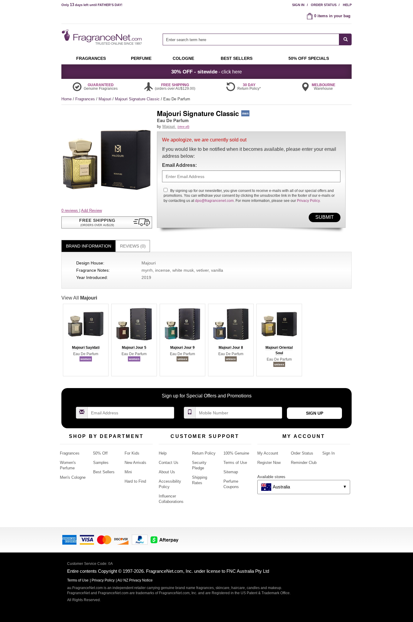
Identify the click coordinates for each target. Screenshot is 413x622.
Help (347, 5)
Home (66, 99)
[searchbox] (251, 39)
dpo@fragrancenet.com (214, 200)
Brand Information (88, 246)
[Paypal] (140, 539)
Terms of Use (235, 462)
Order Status (324, 5)
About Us (167, 472)
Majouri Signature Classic (138, 99)
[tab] (88, 246)
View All (79, 297)
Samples (101, 462)
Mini (128, 472)
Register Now (269, 462)
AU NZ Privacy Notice (135, 580)
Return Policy (204, 453)
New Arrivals (135, 462)
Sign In (298, 5)
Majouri (105, 99)
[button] (106, 222)
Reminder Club (304, 462)
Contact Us (168, 462)
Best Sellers (104, 472)
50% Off (100, 453)
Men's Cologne (73, 477)
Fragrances (85, 99)
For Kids (132, 453)
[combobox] (257, 39)
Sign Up (314, 413)
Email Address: (179, 165)
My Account (267, 453)
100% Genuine (236, 453)
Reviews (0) (133, 246)
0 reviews (70, 210)
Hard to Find (135, 481)
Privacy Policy (308, 200)
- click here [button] (206, 72)
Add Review (91, 210)
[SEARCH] (345, 39)
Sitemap (230, 472)
